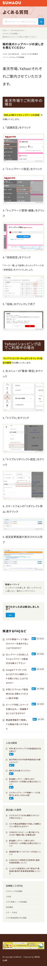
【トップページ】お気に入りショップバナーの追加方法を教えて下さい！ (17, 659)
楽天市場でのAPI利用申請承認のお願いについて (25, 760)
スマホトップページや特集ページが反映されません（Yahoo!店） (24, 793)
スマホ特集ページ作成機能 (16, 902)
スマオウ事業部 (32, 54)
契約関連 (9, 907)
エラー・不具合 (11, 912)
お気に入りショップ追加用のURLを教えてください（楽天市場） (17, 694)
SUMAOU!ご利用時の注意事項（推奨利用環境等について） (24, 861)
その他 (8, 896)
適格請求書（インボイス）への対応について (25, 853)
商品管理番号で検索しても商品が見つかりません (17, 724)
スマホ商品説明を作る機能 (16, 918)
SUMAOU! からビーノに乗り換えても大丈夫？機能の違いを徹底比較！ (24, 833)
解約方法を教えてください (20, 770)
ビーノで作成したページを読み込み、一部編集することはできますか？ (17, 709)
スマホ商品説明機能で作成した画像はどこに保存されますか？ (25, 825)
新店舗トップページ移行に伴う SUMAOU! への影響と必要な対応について (25, 781)
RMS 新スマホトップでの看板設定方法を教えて (25, 749)
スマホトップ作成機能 (16, 57)
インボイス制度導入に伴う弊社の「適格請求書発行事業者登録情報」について (24, 871)
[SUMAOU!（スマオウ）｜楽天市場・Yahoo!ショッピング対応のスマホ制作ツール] (12, 3)
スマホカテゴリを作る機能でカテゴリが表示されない (24, 816)
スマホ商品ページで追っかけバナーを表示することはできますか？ (17, 643)
